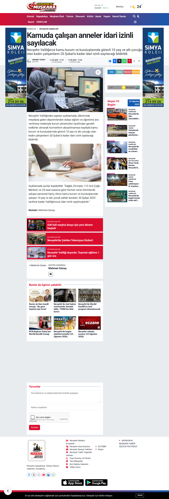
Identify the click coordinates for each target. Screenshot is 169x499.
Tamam (139, 495)
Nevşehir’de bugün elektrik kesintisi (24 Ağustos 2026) (63, 334)
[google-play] (96, 482)
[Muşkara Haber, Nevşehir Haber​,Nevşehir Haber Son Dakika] (42, 7)
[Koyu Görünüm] (138, 16)
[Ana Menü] (135, 22)
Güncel (30, 16)
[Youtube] (43, 475)
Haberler (31, 29)
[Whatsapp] (53, 475)
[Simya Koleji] (15, 67)
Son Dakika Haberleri (79, 464)
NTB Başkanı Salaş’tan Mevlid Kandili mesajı (40, 332)
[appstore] (73, 482)
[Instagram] (39, 475)
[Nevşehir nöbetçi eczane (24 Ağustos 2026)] (89, 322)
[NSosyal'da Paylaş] (109, 61)
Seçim (31, 22)
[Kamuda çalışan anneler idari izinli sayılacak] (65, 89)
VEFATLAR (41, 22)
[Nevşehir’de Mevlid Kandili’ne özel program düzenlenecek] (89, 295)
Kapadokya (42, 16)
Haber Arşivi (75, 467)
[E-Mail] (50, 274)
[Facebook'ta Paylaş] (115, 61)
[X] (34, 475)
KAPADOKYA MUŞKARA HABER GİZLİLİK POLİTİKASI (128, 443)
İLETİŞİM (102, 446)
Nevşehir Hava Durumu (80, 446)
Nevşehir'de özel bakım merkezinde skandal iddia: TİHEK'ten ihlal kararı (65, 308)
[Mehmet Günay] (37, 265)
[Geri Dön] (8, 491)
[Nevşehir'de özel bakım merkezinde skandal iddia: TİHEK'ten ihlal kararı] (65, 295)
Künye (100, 449)
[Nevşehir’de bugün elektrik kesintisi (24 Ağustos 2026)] (65, 322)
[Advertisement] (75, 361)
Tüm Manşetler (76, 461)
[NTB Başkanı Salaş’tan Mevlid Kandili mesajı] (40, 322)
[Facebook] (29, 475)
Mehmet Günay (57, 268)
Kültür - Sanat (94, 16)
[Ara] (134, 16)
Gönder (34, 427)
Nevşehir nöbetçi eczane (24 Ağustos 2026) (87, 334)
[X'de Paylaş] (119, 61)
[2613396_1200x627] (65, 162)
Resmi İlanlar (119, 16)
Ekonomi (80, 16)
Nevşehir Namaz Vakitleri (81, 449)
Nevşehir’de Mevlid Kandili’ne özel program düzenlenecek (89, 306)
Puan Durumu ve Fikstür (80, 458)
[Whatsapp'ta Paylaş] (124, 61)
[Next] (48, 475)
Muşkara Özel (57, 16)
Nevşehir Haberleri (48, 29)
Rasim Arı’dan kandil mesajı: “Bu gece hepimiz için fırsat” (39, 306)
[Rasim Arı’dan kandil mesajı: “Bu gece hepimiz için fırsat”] (40, 295)
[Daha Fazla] (129, 61)
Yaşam (106, 16)
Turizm (69, 16)
